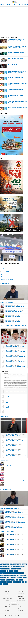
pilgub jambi (9, 581)
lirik (10, 577)
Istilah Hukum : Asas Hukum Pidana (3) (14, 316)
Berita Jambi (8, 399)
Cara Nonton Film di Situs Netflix (15, 89)
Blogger (21, 610)
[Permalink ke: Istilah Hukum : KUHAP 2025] (14, 292)
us (1, 584)
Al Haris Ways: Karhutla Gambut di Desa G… (16, 361)
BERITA (3, 268)
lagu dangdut (22, 575)
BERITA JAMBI (5, 271)
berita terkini (3, 566)
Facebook (8, 606)
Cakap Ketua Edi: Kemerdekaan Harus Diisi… (14, 451)
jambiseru (18, 568)
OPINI (2, 274)
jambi (9, 568)
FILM (2, 277)
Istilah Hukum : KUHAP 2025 (6, 302)
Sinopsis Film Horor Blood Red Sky (16, 52)
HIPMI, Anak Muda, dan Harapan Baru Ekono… (15, 555)
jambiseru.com (3, 570)
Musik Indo (8, 579)
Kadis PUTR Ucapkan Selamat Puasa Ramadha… (16, 470)
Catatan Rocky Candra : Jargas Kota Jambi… (15, 545)
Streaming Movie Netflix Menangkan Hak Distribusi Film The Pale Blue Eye (17, 72)
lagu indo (2, 577)
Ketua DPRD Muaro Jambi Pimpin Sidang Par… (16, 480)
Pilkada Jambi (15, 581)
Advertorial (4, 461)
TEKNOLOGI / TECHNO (7, 279)
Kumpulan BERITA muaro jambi (18, 573)
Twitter (21, 606)
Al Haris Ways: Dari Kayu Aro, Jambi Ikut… (16, 351)
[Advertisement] (14, 21)
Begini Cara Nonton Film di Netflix (15, 77)
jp (7, 570)
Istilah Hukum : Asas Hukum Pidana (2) (14, 321)
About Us (7, 591)
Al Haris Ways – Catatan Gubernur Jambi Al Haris (13, 326)
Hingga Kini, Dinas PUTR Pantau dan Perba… (15, 465)
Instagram (8, 608)
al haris (2, 564)
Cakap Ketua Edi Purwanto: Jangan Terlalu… (16, 396)
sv (25, 581)
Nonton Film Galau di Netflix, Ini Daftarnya (17, 107)
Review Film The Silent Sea (14, 64)
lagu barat (17, 575)
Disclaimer (13, 602)
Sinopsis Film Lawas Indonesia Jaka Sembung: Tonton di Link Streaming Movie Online (17, 41)
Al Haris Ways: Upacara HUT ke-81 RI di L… (16, 356)
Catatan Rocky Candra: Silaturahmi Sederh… (15, 535)
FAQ (7, 593)
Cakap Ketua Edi (9, 394)
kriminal (15, 570)
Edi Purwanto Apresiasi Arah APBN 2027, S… (15, 401)
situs (23, 581)
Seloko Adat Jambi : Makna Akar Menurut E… (15, 522)
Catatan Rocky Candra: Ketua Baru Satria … (15, 550)
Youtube (8, 610)
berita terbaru (24, 564)
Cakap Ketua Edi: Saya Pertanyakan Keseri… (16, 455)
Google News (20, 593)
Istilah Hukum (4, 283)
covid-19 (8, 566)
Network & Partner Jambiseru (20, 595)
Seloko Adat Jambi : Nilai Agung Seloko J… (15, 527)
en (11, 566)
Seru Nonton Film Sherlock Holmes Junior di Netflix (17, 84)
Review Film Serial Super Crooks (15, 58)
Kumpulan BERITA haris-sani (6, 573)
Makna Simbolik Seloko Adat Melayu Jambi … (10, 508)
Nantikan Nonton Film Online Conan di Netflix (16, 96)
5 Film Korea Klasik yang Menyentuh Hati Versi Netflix (17, 102)
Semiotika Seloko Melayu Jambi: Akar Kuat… (15, 517)
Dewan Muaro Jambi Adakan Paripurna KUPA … (16, 485)
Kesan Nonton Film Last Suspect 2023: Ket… (16, 411)
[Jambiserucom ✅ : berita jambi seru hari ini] (14, 2)
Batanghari (7, 564)
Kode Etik (7, 595)
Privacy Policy (20, 598)
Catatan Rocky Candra (7, 532)
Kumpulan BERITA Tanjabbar (6, 575)
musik (26, 577)
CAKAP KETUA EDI (5, 416)
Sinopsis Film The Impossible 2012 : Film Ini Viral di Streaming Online (17, 46)
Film (7, 409)
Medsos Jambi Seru (20, 600)
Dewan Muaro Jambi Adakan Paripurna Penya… (16, 475)
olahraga (20, 579)
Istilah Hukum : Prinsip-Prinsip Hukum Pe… (15, 306)
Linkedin (21, 608)
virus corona (5, 584)
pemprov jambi (3, 581)
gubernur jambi (3, 568)
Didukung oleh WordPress (10, 615)
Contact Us (20, 591)
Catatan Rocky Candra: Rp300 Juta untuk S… (15, 540)
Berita (7, 389)
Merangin (18, 577)
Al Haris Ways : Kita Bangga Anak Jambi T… (16, 346)
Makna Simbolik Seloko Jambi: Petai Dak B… (15, 512)
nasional (13, 579)
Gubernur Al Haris (21, 566)
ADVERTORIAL (5, 266)
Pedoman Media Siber (7, 598)
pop (20, 581)
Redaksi (7, 600)
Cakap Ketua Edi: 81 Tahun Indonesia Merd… (14, 406)
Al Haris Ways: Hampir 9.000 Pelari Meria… (16, 366)
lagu (13, 575)
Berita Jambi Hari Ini (17, 564)
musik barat (3, 579)
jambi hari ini (13, 568)
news (17, 579)
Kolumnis (13, 310)
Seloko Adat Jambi (5, 489)
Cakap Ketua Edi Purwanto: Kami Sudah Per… (15, 436)
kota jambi (11, 570)
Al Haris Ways (9, 345)
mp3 (22, 577)
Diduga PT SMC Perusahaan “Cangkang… (15, 391)
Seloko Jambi (3, 507)
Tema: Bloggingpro (19, 615)
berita (11, 564)
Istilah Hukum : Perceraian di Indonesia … (14, 311)
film (14, 566)
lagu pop (7, 577)
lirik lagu (14, 577)
